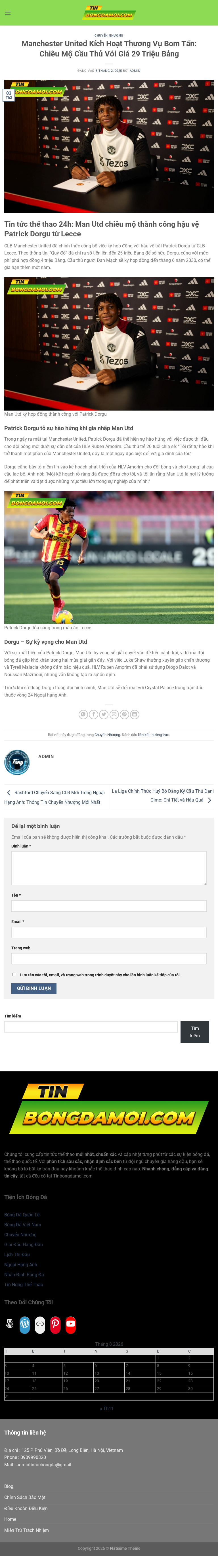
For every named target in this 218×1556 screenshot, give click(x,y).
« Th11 (107, 1408)
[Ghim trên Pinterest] (124, 714)
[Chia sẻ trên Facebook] (93, 714)
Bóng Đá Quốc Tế (21, 1215)
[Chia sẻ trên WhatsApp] (83, 714)
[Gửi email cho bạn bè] (114, 714)
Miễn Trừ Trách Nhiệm (26, 1530)
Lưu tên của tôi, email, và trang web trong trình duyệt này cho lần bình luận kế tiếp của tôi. (100, 975)
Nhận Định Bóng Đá (24, 1274)
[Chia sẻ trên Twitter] (103, 714)
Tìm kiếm (12, 1016)
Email (17, 921)
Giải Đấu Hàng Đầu (23, 1244)
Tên (16, 895)
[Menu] (7, 13)
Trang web (20, 948)
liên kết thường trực (153, 735)
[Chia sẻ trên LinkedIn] (134, 714)
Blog (8, 1486)
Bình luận (21, 846)
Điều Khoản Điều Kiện (26, 1508)
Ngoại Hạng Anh (20, 1264)
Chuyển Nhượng (109, 35)
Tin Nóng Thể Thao (23, 1284)
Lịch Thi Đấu (17, 1254)
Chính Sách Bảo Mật (24, 1497)
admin (135, 71)
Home (10, 1519)
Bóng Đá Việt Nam (22, 1224)
